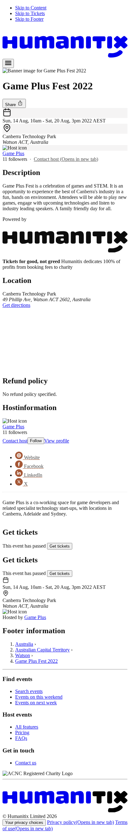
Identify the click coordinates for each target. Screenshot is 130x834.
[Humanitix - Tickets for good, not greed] (65, 56)
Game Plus (13, 153)
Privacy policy (80, 822)
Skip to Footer (29, 19)
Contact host (66, 159)
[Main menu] (8, 63)
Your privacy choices (24, 822)
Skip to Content (30, 7)
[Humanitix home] (65, 810)
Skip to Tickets (30, 13)
